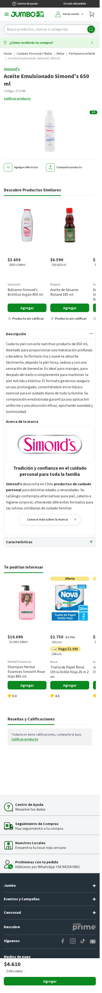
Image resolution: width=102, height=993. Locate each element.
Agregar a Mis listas (26, 167)
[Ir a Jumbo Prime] (84, 927)
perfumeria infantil (82, 53)
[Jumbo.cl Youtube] (93, 942)
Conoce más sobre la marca (47, 519)
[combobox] (50, 29)
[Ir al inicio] (27, 14)
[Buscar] (91, 29)
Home (8, 53)
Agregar (50, 981)
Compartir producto (69, 167)
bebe (60, 53)
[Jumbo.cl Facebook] (63, 942)
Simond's (11, 69)
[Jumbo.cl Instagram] (73, 942)
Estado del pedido (75, 4)
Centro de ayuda (27, 4)
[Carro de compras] (91, 14)
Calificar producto (17, 98)
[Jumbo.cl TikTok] (83, 942)
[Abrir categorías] (6, 14)
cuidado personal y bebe (34, 53)
